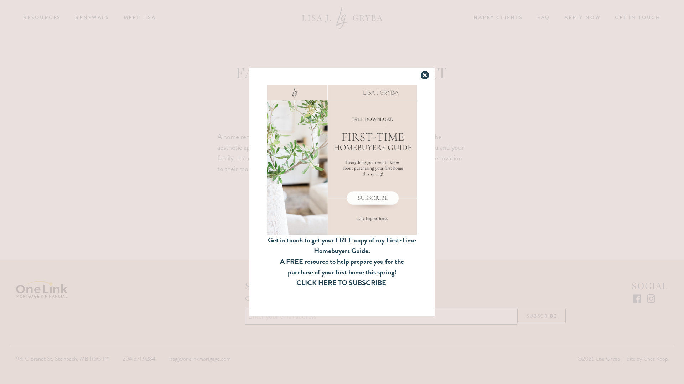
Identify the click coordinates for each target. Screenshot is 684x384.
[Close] (425, 75)
